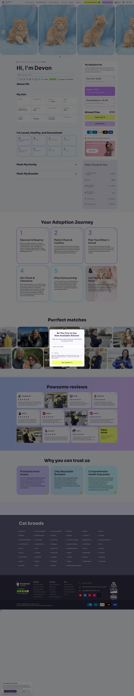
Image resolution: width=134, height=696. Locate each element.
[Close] (82, 331)
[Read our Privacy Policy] (82, 355)
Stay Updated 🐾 (67, 362)
